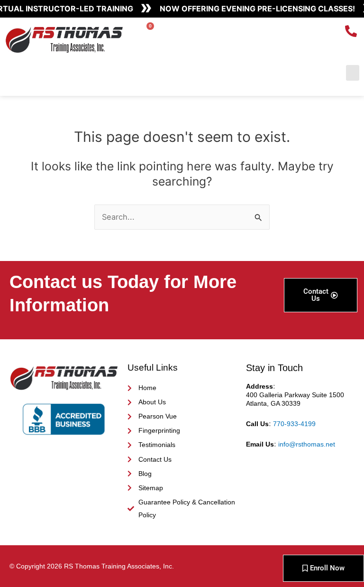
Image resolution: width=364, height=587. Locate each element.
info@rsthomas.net (306, 444)
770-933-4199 (294, 424)
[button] (352, 73)
